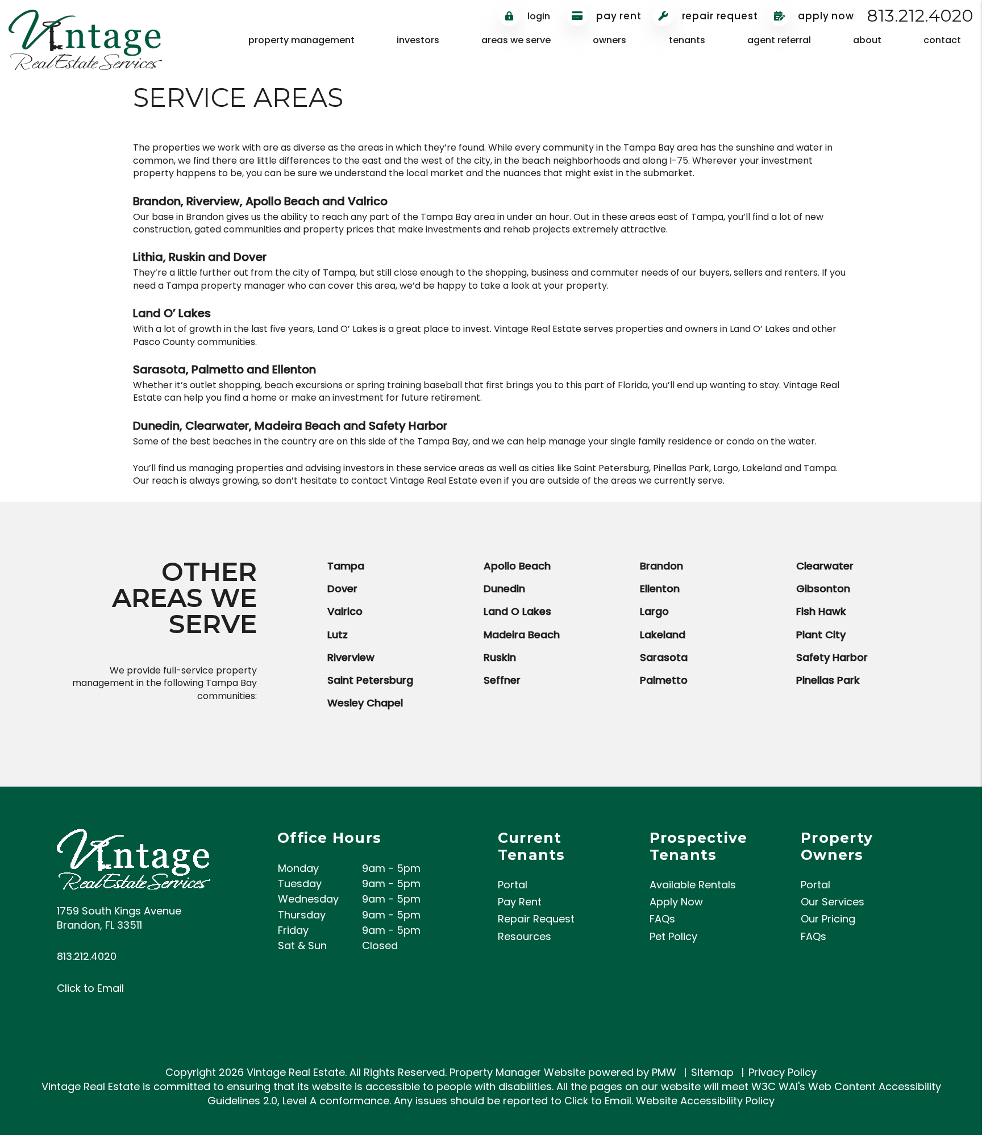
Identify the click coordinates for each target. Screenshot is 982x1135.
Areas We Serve (516, 40)
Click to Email (90, 988)
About (867, 40)
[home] (85, 38)
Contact (942, 40)
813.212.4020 (920, 15)
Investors (418, 40)
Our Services (832, 902)
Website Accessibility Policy (705, 1101)
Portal (512, 885)
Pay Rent (617, 16)
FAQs (662, 919)
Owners (609, 40)
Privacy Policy (782, 1072)
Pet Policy (673, 936)
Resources (524, 936)
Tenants (687, 40)
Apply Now (825, 16)
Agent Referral (779, 40)
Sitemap (712, 1072)
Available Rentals (693, 885)
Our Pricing (828, 919)
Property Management (301, 40)
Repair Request (718, 16)
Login (537, 16)
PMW (664, 1072)
